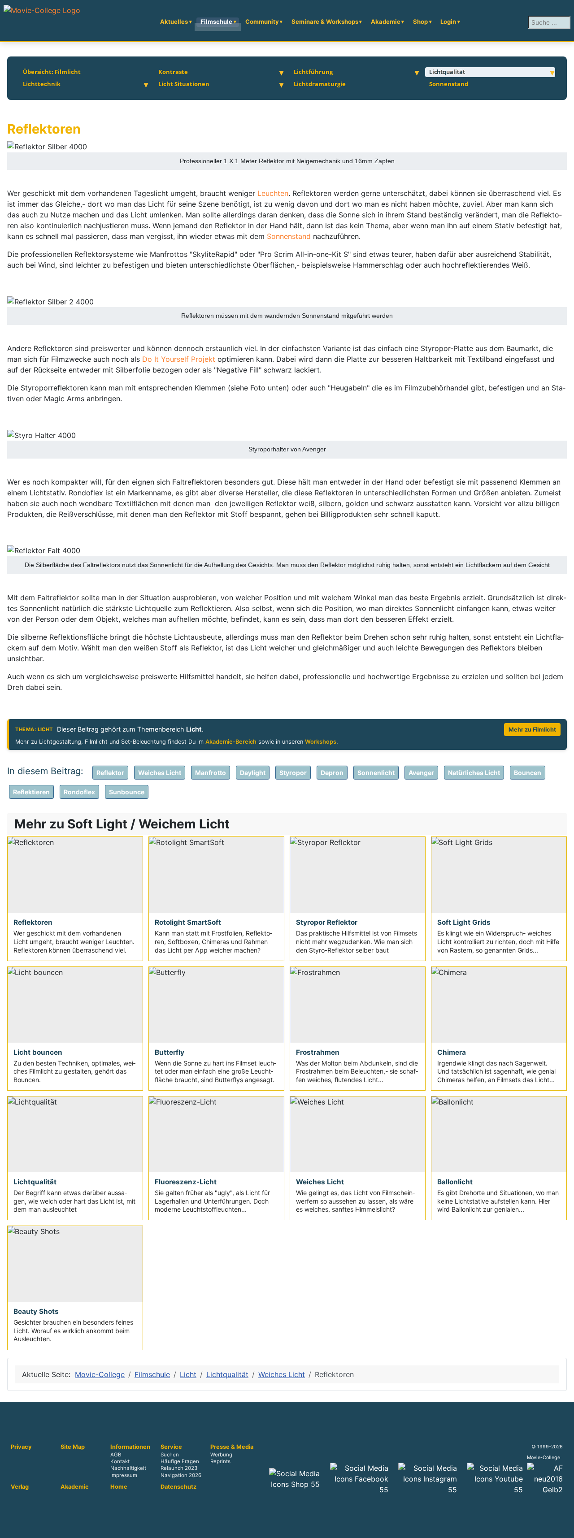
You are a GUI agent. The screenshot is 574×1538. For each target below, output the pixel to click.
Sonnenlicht (376, 772)
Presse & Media (231, 1447)
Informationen (130, 1447)
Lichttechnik (42, 84)
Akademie (385, 21)
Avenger (421, 772)
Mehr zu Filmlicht (532, 729)
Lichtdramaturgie (320, 84)
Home (118, 1487)
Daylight (252, 772)
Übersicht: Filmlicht (52, 72)
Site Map (73, 1447)
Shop (420, 21)
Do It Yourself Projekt (179, 359)
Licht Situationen (183, 84)
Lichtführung (313, 72)
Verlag (20, 1487)
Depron (332, 772)
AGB (115, 1455)
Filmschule (216, 21)
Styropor (293, 772)
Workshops (320, 741)
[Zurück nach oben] (563, 1527)
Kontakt (120, 1462)
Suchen (170, 1455)
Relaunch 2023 (179, 1468)
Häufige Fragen (180, 1462)
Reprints (220, 1462)
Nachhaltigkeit (128, 1468)
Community (262, 21)
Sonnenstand (448, 84)
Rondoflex (79, 792)
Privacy (21, 1447)
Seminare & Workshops (324, 21)
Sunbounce (126, 792)
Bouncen (527, 772)
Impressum (123, 1475)
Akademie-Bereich (231, 741)
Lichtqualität (447, 72)
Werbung (221, 1455)
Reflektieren (31, 792)
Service (171, 1447)
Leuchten (272, 193)
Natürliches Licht (474, 772)
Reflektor (110, 772)
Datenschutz (178, 1487)
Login (448, 21)
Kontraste (173, 72)
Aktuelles (174, 21)
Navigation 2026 (181, 1475)
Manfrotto (210, 772)
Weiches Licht (159, 772)
